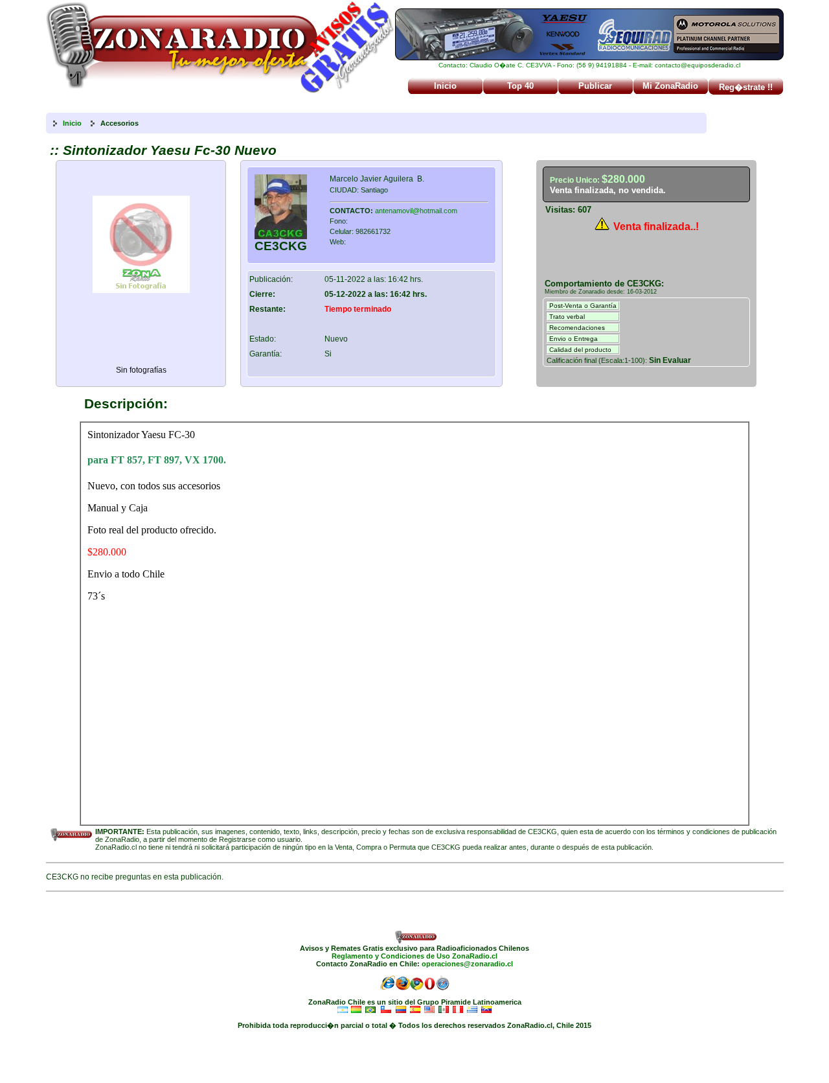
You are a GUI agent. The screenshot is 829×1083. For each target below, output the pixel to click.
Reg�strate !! (746, 87)
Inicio (445, 86)
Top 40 (520, 86)
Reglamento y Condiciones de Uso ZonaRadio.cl (414, 956)
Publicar (595, 86)
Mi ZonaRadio (670, 86)
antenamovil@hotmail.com (416, 211)
